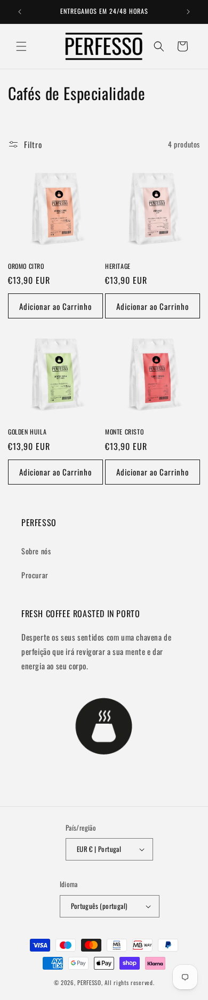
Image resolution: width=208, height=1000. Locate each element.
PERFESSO (89, 982)
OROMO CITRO (26, 266)
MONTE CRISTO (124, 432)
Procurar (35, 574)
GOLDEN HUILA (27, 432)
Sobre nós (36, 550)
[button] (21, 46)
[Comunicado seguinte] (188, 11)
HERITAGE (118, 266)
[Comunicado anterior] (19, 11)
